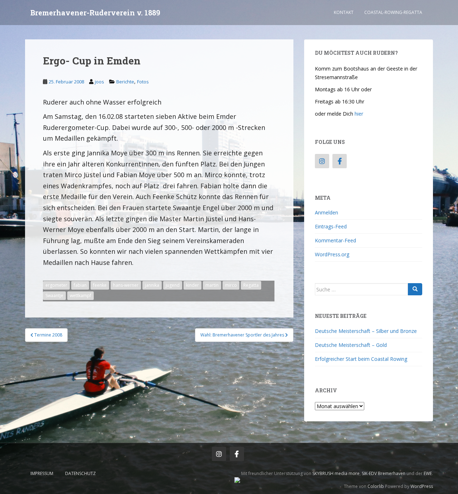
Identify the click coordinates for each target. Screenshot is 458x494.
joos (99, 81)
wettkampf (80, 295)
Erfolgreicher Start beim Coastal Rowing (361, 358)
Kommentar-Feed (335, 240)
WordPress (421, 486)
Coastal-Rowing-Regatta (393, 12)
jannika (152, 285)
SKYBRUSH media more (336, 473)
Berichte (125, 81)
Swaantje (54, 295)
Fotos (143, 81)
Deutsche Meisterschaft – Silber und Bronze (366, 331)
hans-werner (125, 285)
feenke (100, 285)
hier (359, 113)
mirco (231, 285)
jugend (173, 285)
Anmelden (326, 212)
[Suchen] (415, 289)
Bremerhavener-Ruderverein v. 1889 (95, 12)
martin (212, 285)
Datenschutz (80, 473)
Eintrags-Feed (331, 226)
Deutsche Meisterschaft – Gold (351, 345)
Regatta (251, 285)
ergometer (56, 285)
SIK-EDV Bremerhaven (383, 473)
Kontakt (344, 12)
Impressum (41, 473)
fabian (80, 285)
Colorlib (375, 486)
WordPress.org (332, 254)
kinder (192, 285)
